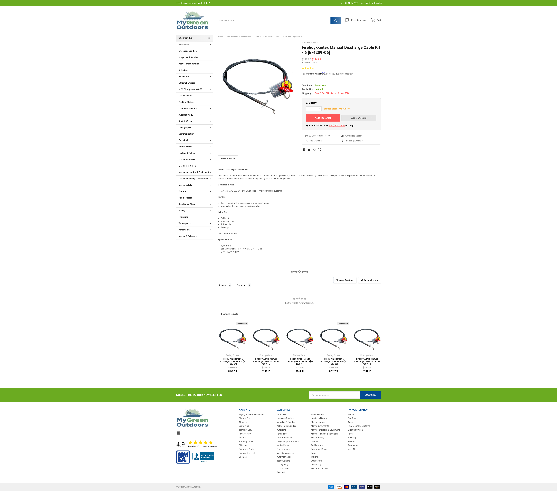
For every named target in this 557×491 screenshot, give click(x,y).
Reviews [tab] (223, 285)
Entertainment (185, 147)
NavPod (351, 441)
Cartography (185, 127)
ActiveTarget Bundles (189, 64)
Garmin (351, 414)
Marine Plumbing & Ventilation (193, 178)
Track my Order (246, 441)
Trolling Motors (186, 102)
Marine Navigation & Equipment (194, 172)
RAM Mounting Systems (359, 426)
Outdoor (183, 191)
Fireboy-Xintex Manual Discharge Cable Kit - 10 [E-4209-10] (367, 361)
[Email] (309, 149)
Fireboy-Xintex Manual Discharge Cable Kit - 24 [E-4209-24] (232, 361)
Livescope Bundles (188, 51)
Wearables (184, 44)
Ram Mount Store (187, 204)
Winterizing (184, 230)
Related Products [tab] (229, 314)
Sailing (182, 210)
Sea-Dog (352, 418)
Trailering (183, 217)
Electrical (183, 140)
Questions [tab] (241, 285)
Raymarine (353, 445)
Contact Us (244, 426)
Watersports (185, 223)
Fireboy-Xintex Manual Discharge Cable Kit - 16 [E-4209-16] (266, 361)
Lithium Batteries (187, 83)
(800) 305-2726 (337, 125)
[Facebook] (304, 149)
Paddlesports (185, 198)
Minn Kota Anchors (188, 108)
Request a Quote (246, 449)
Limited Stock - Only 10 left (337, 108)
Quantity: (311, 103)
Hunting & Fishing (187, 153)
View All (351, 449)
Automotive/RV (186, 115)
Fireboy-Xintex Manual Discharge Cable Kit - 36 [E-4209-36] (333, 361)
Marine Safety (185, 185)
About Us (243, 422)
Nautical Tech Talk (247, 453)
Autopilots (184, 70)
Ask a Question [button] (346, 280)
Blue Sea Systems (356, 430)
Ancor (350, 422)
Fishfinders (184, 76)
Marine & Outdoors (188, 236)
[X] (319, 149)
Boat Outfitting (185, 121)
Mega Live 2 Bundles (188, 57)
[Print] (314, 149)
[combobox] (279, 20)
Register (378, 3)
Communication (186, 134)
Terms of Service (247, 430)
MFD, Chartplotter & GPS (190, 89)
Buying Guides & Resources (251, 414)
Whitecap (352, 437)
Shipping (243, 445)
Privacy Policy (245, 434)
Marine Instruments (188, 166)
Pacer (350, 434)
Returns (242, 437)
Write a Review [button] (371, 280)
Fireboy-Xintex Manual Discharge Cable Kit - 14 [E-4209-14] (300, 361)
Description (228, 158)
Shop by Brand (245, 418)
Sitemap (243, 457)
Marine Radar (185, 96)
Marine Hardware (187, 159)
